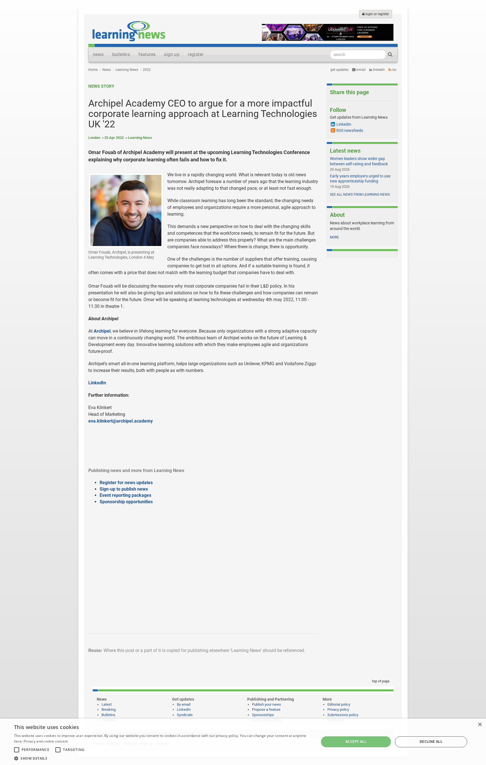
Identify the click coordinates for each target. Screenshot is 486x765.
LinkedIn (378, 70)
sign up (171, 54)
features (147, 54)
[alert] (243, 742)
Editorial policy (338, 704)
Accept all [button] (355, 741)
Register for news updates (126, 482)
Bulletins (108, 715)
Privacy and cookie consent (46, 741)
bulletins (121, 54)
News (106, 70)
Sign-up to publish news (124, 489)
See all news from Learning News (360, 195)
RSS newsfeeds (349, 130)
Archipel (102, 331)
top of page (380, 681)
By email (183, 704)
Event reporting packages (125, 495)
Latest (107, 704)
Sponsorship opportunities (126, 501)
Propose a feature (266, 709)
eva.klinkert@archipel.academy (120, 421)
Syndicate (185, 715)
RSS (393, 70)
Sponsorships (263, 715)
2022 (147, 70)
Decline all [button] (431, 741)
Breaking (109, 709)
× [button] (480, 725)
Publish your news (266, 704)
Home (93, 70)
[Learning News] (129, 31)
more (334, 237)
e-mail (361, 70)
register (195, 54)
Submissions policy (342, 715)
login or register (376, 14)
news (98, 54)
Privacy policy (338, 709)
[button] (162, 758)
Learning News (127, 70)
